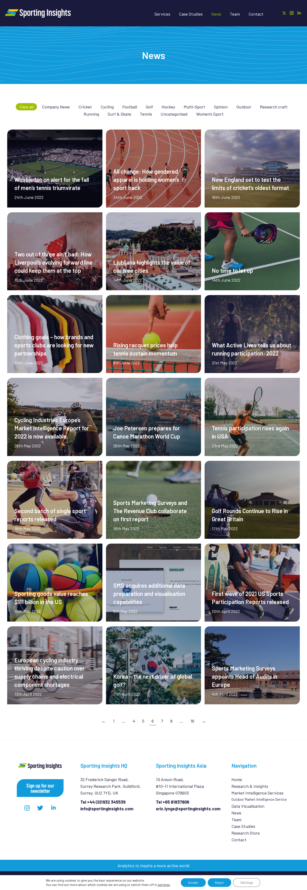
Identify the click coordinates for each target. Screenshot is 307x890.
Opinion (221, 106)
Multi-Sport (194, 106)
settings (164, 885)
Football (129, 106)
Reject (219, 882)
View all (26, 106)
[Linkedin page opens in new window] (299, 13)
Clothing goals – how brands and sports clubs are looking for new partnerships (54, 345)
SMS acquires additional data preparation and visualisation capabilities (149, 593)
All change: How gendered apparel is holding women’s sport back (146, 179)
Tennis (146, 114)
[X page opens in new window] (284, 13)
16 (192, 721)
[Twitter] (40, 808)
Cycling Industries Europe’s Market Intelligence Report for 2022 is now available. (51, 428)
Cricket (85, 106)
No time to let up (232, 270)
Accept (193, 882)
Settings (246, 882)
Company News (56, 106)
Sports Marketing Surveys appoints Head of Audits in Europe (244, 676)
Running (91, 114)
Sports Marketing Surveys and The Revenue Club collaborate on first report (150, 510)
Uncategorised (174, 114)
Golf (149, 106)
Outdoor (243, 106)
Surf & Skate (119, 114)
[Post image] (54, 169)
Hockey (168, 106)
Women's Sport (210, 114)
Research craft (274, 106)
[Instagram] (27, 808)
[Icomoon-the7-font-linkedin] (53, 808)
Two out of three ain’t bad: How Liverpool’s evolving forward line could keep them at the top (53, 262)
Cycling (107, 106)
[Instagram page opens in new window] (292, 13)
